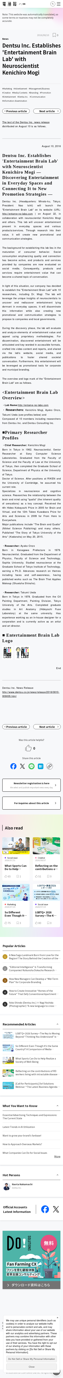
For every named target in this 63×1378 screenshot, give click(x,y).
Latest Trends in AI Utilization (19, 1126)
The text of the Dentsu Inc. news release (26, 122)
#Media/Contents (19, 92)
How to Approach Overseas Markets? (22, 1144)
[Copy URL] (49, 766)
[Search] (52, 3)
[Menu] (58, 4)
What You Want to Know (20, 1106)
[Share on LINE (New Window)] (31, 766)
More (57, 1156)
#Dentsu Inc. (22, 96)
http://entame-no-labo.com (17, 213)
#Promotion (45, 92)
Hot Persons (11, 1175)
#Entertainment (9, 96)
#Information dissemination (14, 100)
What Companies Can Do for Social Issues (25, 1152)
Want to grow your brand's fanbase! (22, 1135)
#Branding (33, 92)
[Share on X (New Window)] (22, 766)
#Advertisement (20, 88)
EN (24, 3)
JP (20, 3)
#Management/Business (39, 88)
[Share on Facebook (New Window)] (13, 766)
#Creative (6, 92)
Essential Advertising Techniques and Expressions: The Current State (30, 1116)
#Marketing (7, 88)
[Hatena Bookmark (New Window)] (40, 766)
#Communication (37, 96)
